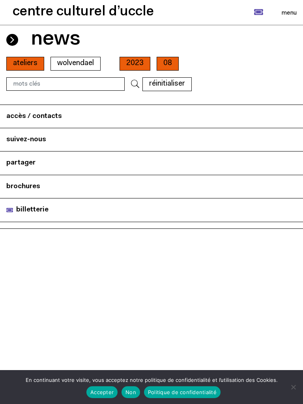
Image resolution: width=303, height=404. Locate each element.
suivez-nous (26, 139)
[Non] (293, 387)
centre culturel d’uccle (83, 12)
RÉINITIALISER (167, 84)
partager (21, 162)
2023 (135, 63)
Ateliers (25, 63)
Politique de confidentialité (182, 392)
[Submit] (135, 84)
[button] (250, 12)
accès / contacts (34, 116)
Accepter (102, 392)
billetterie (32, 209)
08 (167, 63)
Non (130, 392)
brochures (23, 186)
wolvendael (75, 63)
